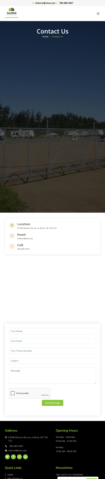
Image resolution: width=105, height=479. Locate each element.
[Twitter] (7, 456)
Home (45, 36)
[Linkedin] (25, 456)
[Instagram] (19, 456)
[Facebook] (13, 456)
